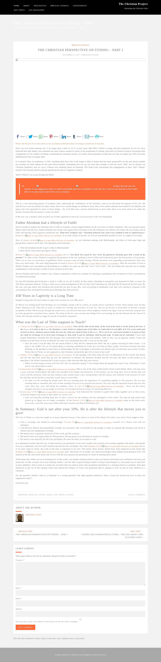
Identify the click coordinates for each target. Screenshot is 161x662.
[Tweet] (33, 137)
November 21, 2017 (71, 55)
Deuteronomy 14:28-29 (29, 392)
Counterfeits (80, 6)
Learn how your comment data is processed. (66, 638)
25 (75, 186)
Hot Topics (19, 10)
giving (42, 495)
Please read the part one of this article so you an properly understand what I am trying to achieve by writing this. (60, 144)
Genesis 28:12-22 (75, 263)
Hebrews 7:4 (21, 255)
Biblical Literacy (60, 6)
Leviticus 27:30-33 (27, 326)
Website (19, 609)
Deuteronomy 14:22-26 (29, 369)
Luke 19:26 (82, 386)
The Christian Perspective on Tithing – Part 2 (80, 50)
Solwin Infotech (99, 655)
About (26, 6)
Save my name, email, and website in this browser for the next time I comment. (47, 622)
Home (16, 6)
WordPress (75, 655)
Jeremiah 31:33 (22, 452)
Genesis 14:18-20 (30, 240)
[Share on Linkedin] (66, 137)
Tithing (70, 495)
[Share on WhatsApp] (43, 137)
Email (19, 598)
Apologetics (40, 6)
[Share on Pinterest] (53, 137)
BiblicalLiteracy (29, 28)
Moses (62, 495)
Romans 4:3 (20, 236)
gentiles (32, 495)
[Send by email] (89, 137)
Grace (49, 495)
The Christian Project (133, 3)
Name (19, 588)
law (56, 495)
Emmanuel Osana (90, 55)
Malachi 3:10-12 (79, 400)
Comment (20, 560)
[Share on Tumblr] (76, 137)
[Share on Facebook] (20, 137)
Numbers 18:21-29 (27, 355)
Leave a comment (136, 495)
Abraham (22, 495)
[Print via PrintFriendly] (99, 137)
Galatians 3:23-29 (95, 446)
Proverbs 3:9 (69, 422)
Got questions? (36, 10)
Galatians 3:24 (30, 186)
